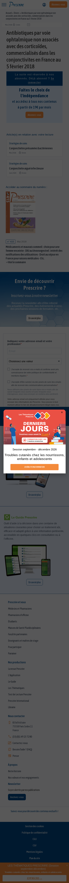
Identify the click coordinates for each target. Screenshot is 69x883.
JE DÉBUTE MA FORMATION (34, 467)
